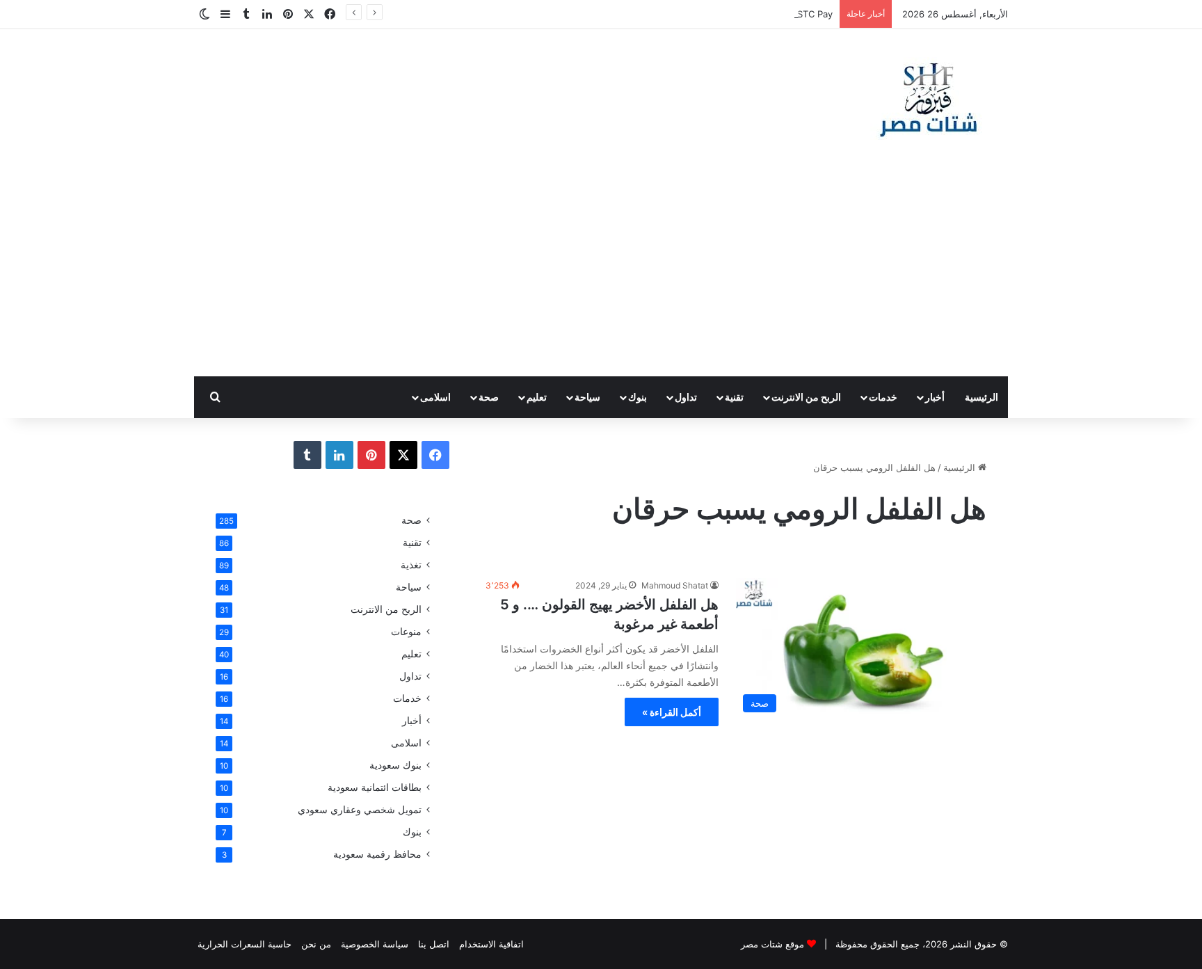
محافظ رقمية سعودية (377, 854)
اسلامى (435, 397)
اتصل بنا (433, 944)
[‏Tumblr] (307, 455)
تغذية (411, 564)
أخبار (935, 397)
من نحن (316, 944)
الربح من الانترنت (806, 397)
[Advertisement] (601, 272)
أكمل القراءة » (671, 712)
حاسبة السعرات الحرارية (244, 944)
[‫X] (403, 455)
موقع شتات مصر (772, 944)
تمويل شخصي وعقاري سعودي (360, 809)
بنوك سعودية (395, 765)
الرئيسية (981, 397)
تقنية (734, 397)
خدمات (883, 397)
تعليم (537, 397)
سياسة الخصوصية (374, 944)
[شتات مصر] (928, 98)
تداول (686, 397)
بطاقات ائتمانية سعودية (375, 787)
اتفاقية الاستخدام (491, 944)
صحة (489, 397)
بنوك (637, 397)
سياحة (587, 397)
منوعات (406, 631)
